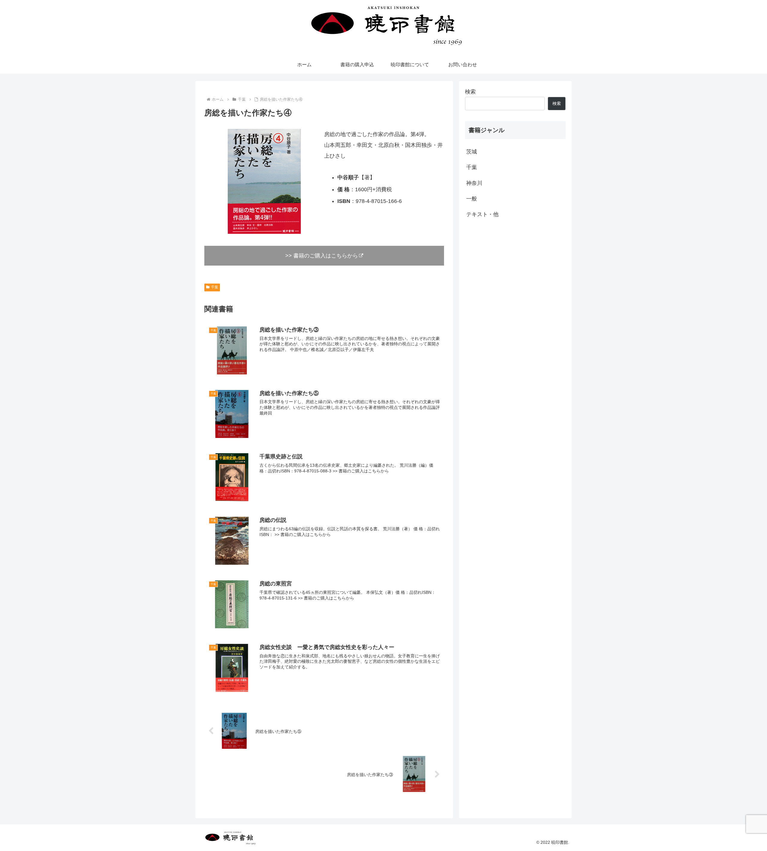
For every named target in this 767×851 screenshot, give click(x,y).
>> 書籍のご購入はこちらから (321, 256)
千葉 (214, 287)
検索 (470, 92)
